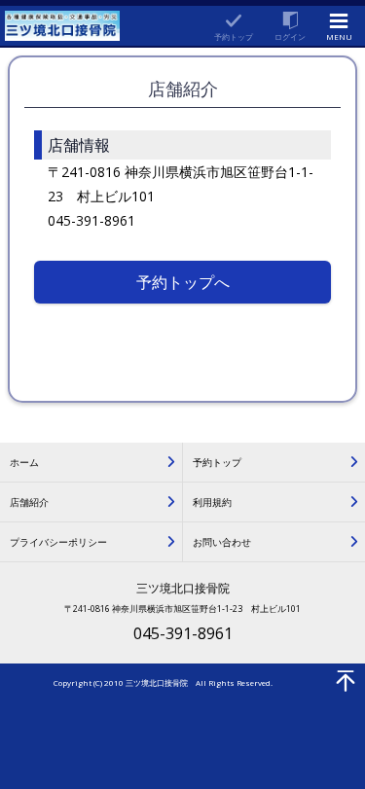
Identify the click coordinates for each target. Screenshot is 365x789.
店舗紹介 (29, 502)
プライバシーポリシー (58, 542)
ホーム (24, 462)
